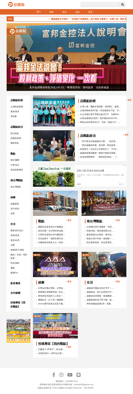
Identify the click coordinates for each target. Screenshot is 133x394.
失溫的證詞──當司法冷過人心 (51, 353)
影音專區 (15, 283)
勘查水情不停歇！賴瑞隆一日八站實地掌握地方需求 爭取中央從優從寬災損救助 (100, 239)
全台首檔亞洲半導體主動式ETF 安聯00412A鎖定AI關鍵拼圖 (100, 114)
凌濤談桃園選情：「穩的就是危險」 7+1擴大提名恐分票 (99, 157)
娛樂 (13, 197)
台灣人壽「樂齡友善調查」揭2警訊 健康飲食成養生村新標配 (100, 107)
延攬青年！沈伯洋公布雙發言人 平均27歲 (99, 149)
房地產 (14, 116)
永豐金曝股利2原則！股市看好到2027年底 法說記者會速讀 (100, 118)
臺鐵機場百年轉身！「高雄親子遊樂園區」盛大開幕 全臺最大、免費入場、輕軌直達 (81, 19)
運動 (13, 268)
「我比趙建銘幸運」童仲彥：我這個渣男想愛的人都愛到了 (99, 145)
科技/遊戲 (15, 263)
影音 (90, 12)
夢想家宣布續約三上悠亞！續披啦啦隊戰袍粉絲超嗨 (51, 296)
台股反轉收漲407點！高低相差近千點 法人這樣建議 (100, 110)
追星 (13, 213)
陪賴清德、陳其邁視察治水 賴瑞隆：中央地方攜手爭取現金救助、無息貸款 (100, 231)
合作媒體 (15, 293)
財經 (51, 12)
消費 (13, 245)
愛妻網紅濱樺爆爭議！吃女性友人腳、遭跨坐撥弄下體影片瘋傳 (51, 292)
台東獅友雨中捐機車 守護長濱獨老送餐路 (100, 227)
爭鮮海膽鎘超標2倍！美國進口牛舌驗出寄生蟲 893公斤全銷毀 (100, 304)
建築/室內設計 (17, 230)
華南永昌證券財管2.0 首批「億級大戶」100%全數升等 (100, 122)
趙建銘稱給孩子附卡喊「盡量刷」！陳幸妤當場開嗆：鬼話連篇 (100, 300)
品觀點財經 (17, 100)
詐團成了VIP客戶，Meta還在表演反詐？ (51, 349)
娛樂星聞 (15, 204)
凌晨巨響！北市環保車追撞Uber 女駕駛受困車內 (51, 231)
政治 (64, 12)
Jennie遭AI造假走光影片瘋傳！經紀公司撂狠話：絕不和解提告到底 (51, 304)
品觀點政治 (17, 126)
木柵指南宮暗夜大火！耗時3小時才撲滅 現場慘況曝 (51, 242)
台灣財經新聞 (17, 107)
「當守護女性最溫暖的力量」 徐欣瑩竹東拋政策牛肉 (99, 141)
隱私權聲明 (89, 388)
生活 (13, 224)
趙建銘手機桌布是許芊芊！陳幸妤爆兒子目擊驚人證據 (100, 288)
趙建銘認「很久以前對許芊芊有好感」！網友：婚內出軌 (100, 292)
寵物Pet (14, 273)
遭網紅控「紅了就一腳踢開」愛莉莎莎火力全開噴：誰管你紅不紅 (51, 300)
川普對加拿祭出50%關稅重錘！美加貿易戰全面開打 (51, 235)
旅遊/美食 (15, 235)
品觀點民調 (16, 138)
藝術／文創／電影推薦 (19, 256)
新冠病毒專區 (17, 170)
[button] (123, 57)
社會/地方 (15, 165)
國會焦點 (15, 143)
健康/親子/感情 (17, 250)
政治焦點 (15, 133)
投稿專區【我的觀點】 (18, 304)
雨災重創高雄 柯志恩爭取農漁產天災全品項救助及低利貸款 (100, 242)
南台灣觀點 (17, 180)
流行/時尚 (15, 209)
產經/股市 (15, 111)
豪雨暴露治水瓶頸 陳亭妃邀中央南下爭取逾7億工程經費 (100, 235)
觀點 (13, 153)
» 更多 (129, 100)
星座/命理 (15, 240)
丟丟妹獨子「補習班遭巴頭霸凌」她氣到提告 (51, 239)
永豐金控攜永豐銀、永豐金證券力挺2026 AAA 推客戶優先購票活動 (51, 288)
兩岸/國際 (15, 160)
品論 (77, 12)
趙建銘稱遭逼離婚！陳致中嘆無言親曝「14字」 (99, 153)
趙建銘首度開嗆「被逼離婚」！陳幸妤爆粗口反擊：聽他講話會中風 (100, 296)
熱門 (38, 12)
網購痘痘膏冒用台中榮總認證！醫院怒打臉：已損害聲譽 (51, 227)
